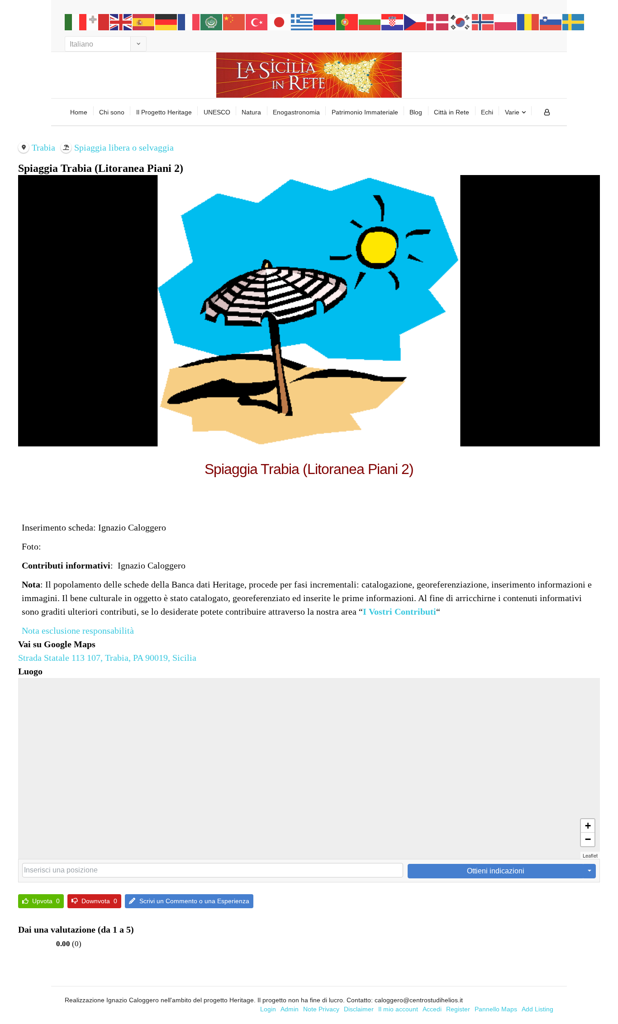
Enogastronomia (296, 112)
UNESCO (217, 112)
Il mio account (398, 1009)
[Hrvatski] (392, 22)
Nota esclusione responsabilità (78, 630)
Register (458, 1009)
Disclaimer (359, 1009)
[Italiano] (76, 22)
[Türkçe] (257, 22)
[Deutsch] (166, 22)
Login (268, 1009)
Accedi (432, 1009)
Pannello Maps (496, 1009)
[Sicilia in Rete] (309, 75)
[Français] (189, 22)
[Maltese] (98, 22)
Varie (512, 112)
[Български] (370, 22)
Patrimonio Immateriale (365, 112)
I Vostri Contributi (399, 611)
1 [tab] (309, 452)
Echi (487, 112)
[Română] (528, 22)
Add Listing (537, 1009)
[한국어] (460, 22)
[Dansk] (438, 22)
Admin (289, 1009)
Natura (251, 112)
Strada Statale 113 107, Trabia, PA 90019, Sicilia (107, 658)
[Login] (547, 112)
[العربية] (211, 22)
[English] (121, 22)
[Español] (144, 22)
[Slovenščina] (551, 22)
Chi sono (111, 112)
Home (78, 112)
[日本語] (279, 22)
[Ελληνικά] (302, 22)
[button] (587, 826)
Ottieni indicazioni (495, 871)
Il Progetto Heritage (164, 112)
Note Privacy (321, 1009)
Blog (415, 112)
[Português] (347, 22)
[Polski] (505, 22)
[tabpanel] (309, 310)
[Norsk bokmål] (483, 22)
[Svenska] (573, 22)
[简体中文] (234, 22)
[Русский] (325, 22)
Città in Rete (451, 112)
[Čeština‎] (415, 22)
